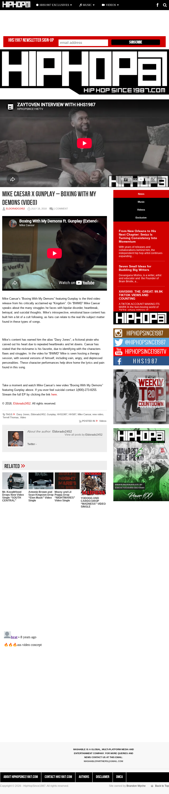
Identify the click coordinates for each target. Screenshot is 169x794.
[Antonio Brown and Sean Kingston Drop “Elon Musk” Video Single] (40, 480)
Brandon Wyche (136, 785)
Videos (103, 421)
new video (97, 414)
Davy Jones (23, 414)
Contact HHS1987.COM (58, 777)
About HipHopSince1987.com (21, 777)
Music (87, 5)
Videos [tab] (141, 209)
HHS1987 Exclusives (54, 5)
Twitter (31, 444)
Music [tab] (141, 201)
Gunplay (51, 414)
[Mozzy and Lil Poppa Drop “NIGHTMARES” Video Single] (67, 480)
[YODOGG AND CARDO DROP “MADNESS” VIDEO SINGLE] (93, 483)
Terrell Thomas (11, 417)
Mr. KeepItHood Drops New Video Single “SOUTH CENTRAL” (13, 496)
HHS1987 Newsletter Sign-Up (31, 40)
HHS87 (72, 414)
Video (23, 417)
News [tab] (141, 194)
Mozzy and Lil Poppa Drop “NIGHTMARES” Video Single (65, 496)
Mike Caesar (84, 414)
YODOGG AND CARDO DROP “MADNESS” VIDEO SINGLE (93, 502)
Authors (84, 777)
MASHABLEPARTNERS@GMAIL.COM (103, 761)
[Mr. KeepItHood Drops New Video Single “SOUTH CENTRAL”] (14, 480)
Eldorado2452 (15, 208)
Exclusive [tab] (141, 217)
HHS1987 (62, 414)
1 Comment (60, 208)
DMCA (119, 777)
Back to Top (162, 785)
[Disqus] (54, 568)
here (54, 394)
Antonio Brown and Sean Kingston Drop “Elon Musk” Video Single (40, 496)
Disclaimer (102, 777)
